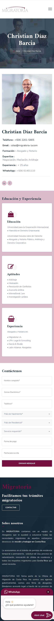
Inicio (18, 51)
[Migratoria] (15, 9)
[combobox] (27, 414)
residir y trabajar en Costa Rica (30, 541)
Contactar (10, 507)
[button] (48, 592)
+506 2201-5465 (24, 139)
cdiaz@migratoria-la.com (24, 145)
